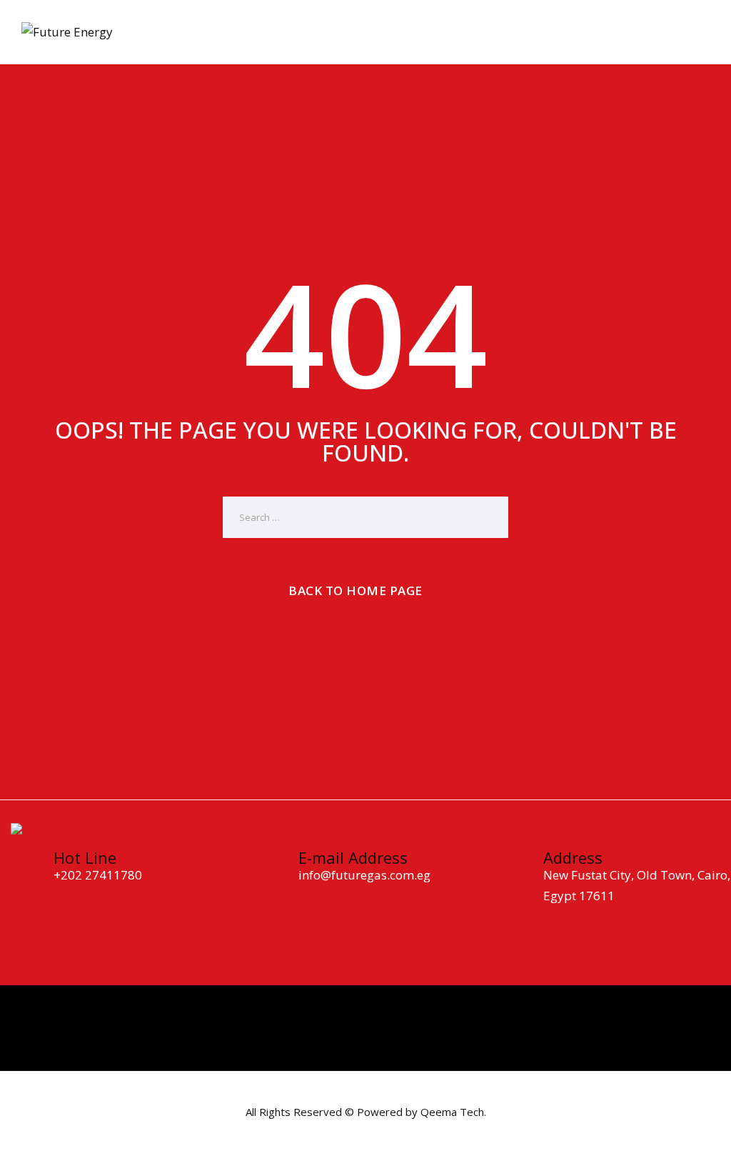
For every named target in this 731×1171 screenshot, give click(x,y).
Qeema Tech (452, 1112)
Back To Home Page (355, 590)
